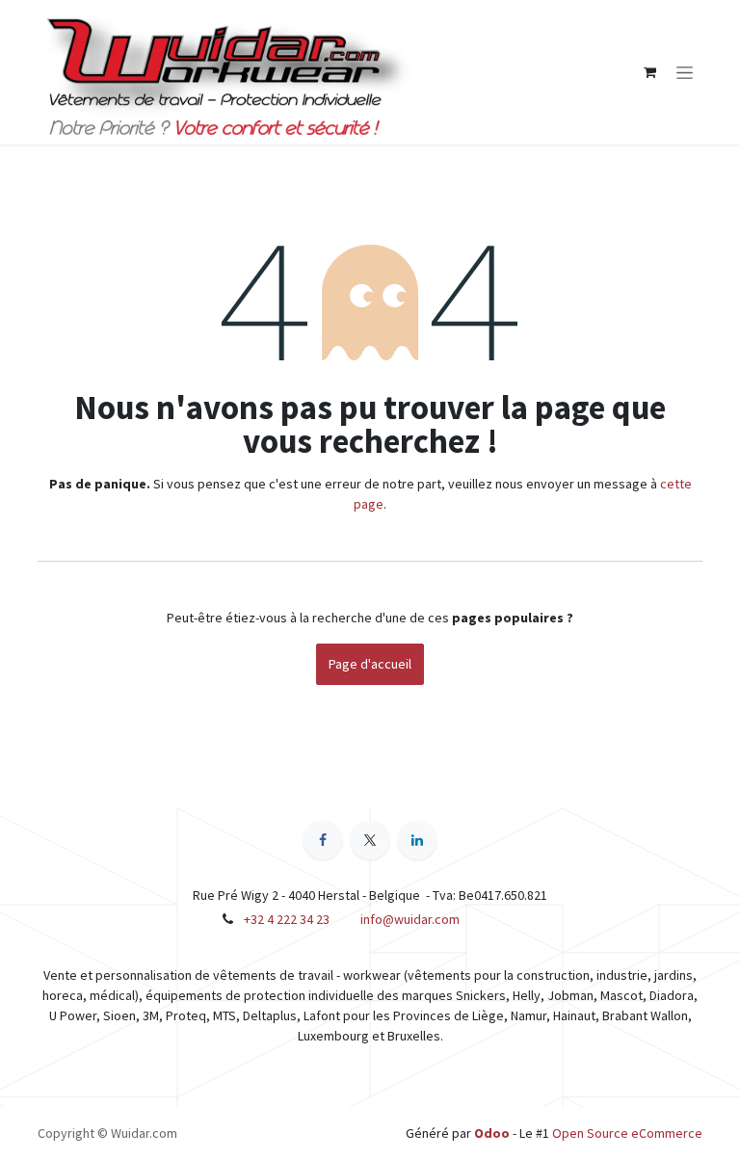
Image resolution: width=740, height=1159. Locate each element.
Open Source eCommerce (627, 1133)
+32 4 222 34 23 (287, 919)
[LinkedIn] (417, 840)
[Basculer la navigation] (684, 72)
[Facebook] (323, 840)
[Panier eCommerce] (649, 72)
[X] (370, 840)
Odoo (493, 1133)
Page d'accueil (370, 663)
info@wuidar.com (410, 919)
